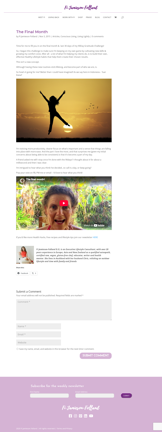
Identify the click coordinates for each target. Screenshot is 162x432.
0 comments (98, 36)
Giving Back (53, 17)
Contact (107, 17)
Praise (89, 17)
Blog (97, 17)
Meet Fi (41, 17)
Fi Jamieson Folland (28, 36)
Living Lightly (83, 36)
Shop (80, 17)
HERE (95, 237)
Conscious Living (68, 36)
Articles (56, 36)
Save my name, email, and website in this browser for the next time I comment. (56, 349)
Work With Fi (69, 17)
